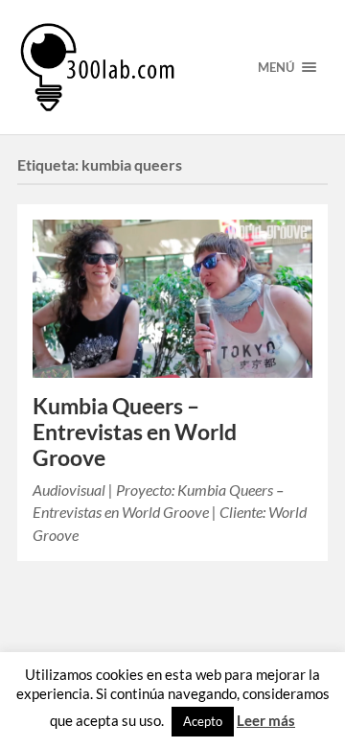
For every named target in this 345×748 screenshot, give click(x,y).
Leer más (266, 720)
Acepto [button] (202, 721)
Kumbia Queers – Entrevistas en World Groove (135, 432)
